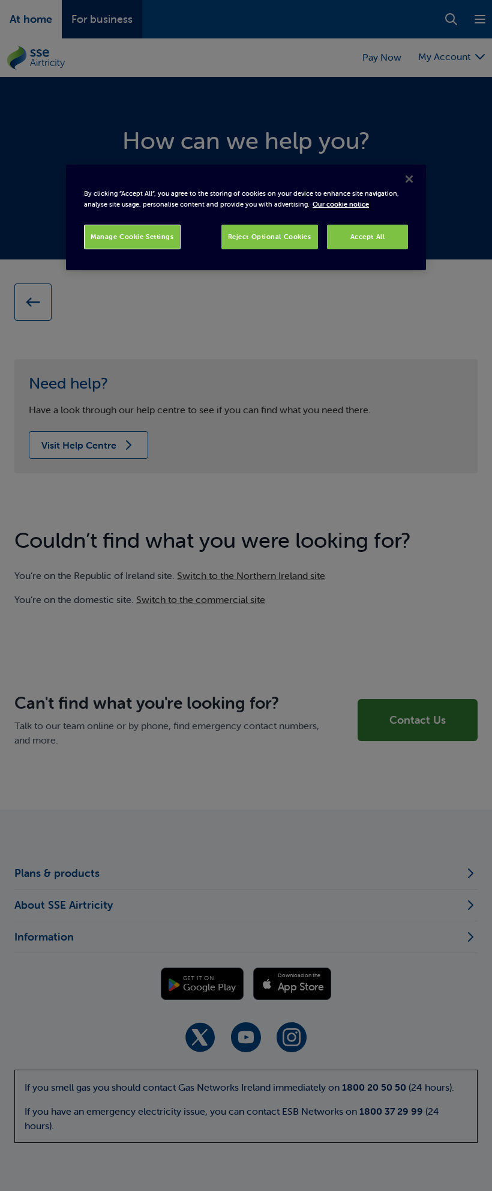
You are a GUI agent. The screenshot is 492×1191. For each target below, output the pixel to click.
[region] (246, 218)
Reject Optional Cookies (269, 236)
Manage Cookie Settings (132, 236)
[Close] (409, 179)
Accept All (367, 236)
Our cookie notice (341, 204)
